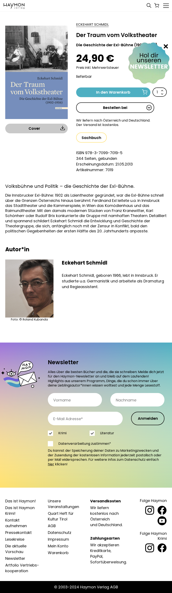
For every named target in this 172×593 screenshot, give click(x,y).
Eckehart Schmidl (92, 24)
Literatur (107, 433)
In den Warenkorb (113, 92)
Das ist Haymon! (20, 501)
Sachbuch (91, 137)
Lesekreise (14, 539)
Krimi (62, 433)
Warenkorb (58, 552)
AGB (52, 525)
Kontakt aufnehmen (16, 523)
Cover (34, 128)
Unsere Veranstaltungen (63, 503)
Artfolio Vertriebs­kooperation (22, 568)
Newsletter (15, 558)
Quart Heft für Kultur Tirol (61, 516)
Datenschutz (59, 532)
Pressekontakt (18, 532)
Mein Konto (58, 546)
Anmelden (148, 418)
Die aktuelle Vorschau (15, 548)
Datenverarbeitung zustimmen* (84, 443)
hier (51, 464)
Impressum (58, 539)
